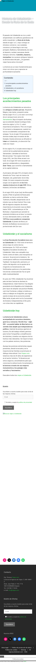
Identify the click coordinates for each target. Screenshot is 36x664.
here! (25, 661)
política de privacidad (25, 402)
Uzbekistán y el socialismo (14, 88)
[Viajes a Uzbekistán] (7, 1)
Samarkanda (7, 119)
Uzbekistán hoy (10, 90)
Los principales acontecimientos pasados (16, 85)
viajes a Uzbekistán (24, 375)
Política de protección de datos (22, 647)
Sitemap (23, 650)
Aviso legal (5, 647)
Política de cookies (11, 650)
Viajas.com (25, 353)
